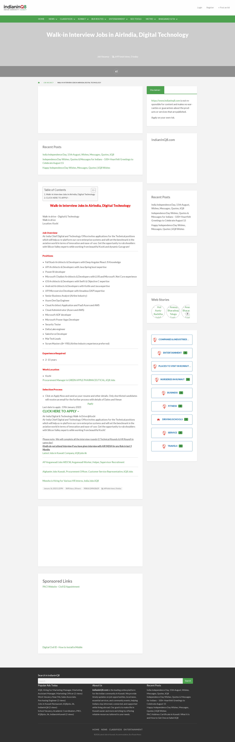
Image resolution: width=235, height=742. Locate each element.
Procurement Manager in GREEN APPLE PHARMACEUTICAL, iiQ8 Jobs (79, 380)
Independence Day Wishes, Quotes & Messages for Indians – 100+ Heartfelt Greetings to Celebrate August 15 (171, 217)
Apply (90, 403)
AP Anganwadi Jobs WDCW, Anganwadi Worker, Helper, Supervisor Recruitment (83, 462)
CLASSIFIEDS (66, 19)
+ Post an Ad (224, 7)
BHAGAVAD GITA (167, 19)
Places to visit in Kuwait (174, 366)
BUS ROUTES (97, 19)
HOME (41, 19)
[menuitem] (199, 7)
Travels (172, 446)
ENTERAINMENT (117, 19)
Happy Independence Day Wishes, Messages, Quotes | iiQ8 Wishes (76, 167)
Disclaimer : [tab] (155, 90)
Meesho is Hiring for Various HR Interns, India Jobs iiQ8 (71, 480)
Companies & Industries (173, 339)
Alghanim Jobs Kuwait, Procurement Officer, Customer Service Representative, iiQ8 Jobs (88, 471)
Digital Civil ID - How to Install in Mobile (62, 647)
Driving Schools (172, 419)
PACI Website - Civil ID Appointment (61, 586)
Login (199, 7)
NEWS (52, 19)
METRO (149, 19)
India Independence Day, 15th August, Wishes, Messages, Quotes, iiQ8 (78, 154)
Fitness (172, 406)
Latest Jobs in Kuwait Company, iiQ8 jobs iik (65, 453)
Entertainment (172, 352)
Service (172, 432)
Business (172, 392)
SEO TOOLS (135, 19)
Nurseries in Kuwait (172, 379)
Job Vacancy (103, 56)
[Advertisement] (112, 7)
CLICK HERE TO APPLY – (58, 197)
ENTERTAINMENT (133, 729)
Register (210, 7)
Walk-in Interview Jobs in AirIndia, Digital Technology (70, 194)
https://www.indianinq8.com (165, 100)
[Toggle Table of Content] (92, 190)
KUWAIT (82, 19)
